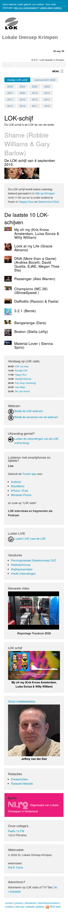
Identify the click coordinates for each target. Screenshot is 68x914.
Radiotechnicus (20, 565)
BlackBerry (18, 486)
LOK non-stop (21, 366)
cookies (9, 906)
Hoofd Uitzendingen (23, 574)
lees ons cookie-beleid (25, 7)
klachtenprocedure (48, 903)
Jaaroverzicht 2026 (44, 80)
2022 (47, 86)
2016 (22, 99)
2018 (47, 93)
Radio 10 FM (16, 831)
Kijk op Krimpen (45, 193)
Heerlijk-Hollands (23, 378)
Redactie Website (22, 784)
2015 (34, 99)
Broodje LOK (21, 370)
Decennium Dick (48, 202)
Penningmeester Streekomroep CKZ (33, 560)
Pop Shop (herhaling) (25, 383)
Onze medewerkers (21, 701)
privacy (19, 903)
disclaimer (30, 903)
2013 (10, 106)
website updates (35, 906)
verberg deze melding (50, 7)
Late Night (20, 387)
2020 (22, 93)
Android (16, 482)
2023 (34, 86)
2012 (22, 106)
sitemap (19, 906)
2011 (34, 106)
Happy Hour (26, 202)
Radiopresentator (21, 569)
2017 (10, 99)
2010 (47, 106)
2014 (47, 99)
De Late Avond (22, 391)
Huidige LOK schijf (17, 80)
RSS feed (55, 906)
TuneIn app (29, 474)
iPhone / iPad (19, 491)
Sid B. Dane (15, 867)
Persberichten (19, 779)
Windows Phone (21, 495)
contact (9, 903)
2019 (34, 93)
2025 (10, 86)
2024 (22, 86)
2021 (10, 93)
